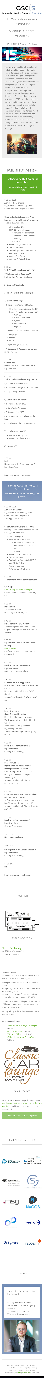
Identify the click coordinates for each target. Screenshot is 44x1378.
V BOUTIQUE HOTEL (15, 1031)
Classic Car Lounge (12, 948)
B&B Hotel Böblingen (16, 1034)
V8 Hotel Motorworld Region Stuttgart (22, 1037)
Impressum (16, 1372)
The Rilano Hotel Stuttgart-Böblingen (22, 1025)
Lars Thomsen (10, 648)
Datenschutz (27, 1372)
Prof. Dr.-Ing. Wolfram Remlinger (18, 589)
